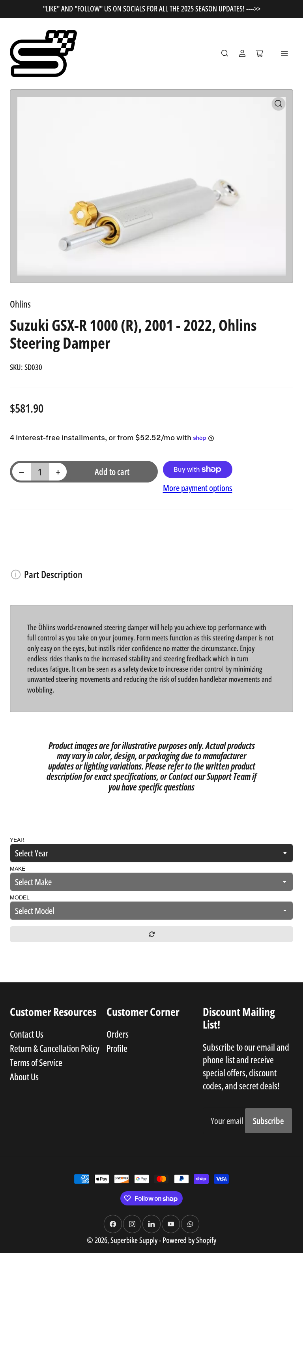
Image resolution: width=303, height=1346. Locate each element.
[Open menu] (284, 53)
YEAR (17, 840)
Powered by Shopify (189, 1240)
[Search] (225, 53)
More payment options (197, 488)
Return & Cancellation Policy (54, 1048)
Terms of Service (36, 1062)
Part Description (53, 574)
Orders (118, 1034)
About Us (24, 1076)
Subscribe (268, 1120)
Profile (117, 1048)
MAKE (17, 868)
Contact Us (26, 1034)
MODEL (20, 897)
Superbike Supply (134, 1240)
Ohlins (20, 304)
